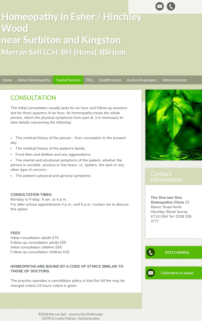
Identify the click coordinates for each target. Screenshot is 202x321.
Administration (89, 318)
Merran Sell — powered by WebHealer (76, 314)
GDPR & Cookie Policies (59, 318)
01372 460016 (177, 252)
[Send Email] (159, 6)
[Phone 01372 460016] (171, 6)
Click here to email (177, 273)
